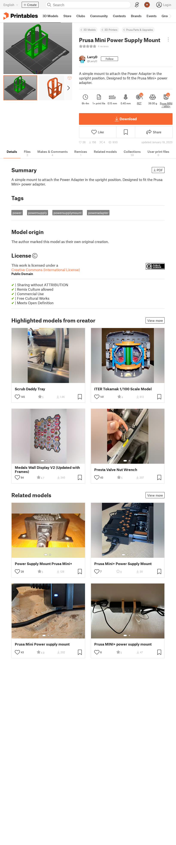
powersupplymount (67, 213)
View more (155, 320)
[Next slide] (68, 87)
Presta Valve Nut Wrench (115, 470)
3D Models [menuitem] (50, 16)
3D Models (89, 29)
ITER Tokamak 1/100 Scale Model (123, 389)
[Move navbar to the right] (170, 15)
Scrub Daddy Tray (30, 389)
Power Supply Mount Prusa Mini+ (43, 564)
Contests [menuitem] (119, 16)
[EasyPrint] (137, 5)
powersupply (37, 213)
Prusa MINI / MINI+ (166, 105)
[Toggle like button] (17, 396)
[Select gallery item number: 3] (50, 461)
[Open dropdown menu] (168, 39)
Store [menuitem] (67, 16)
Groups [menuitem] (167, 16)
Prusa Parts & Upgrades (139, 29)
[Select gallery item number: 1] (42, 461)
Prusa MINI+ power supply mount (123, 644)
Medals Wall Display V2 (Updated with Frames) (47, 469)
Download (128, 119)
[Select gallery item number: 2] (47, 461)
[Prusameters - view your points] (147, 5)
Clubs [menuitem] (80, 16)
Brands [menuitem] (136, 16)
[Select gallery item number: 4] (54, 461)
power (16, 213)
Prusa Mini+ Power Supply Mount (123, 564)
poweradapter (98, 213)
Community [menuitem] (99, 16)
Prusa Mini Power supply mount (42, 644)
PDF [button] (160, 170)
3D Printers (111, 29)
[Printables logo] (20, 16)
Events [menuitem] (151, 16)
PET (139, 103)
